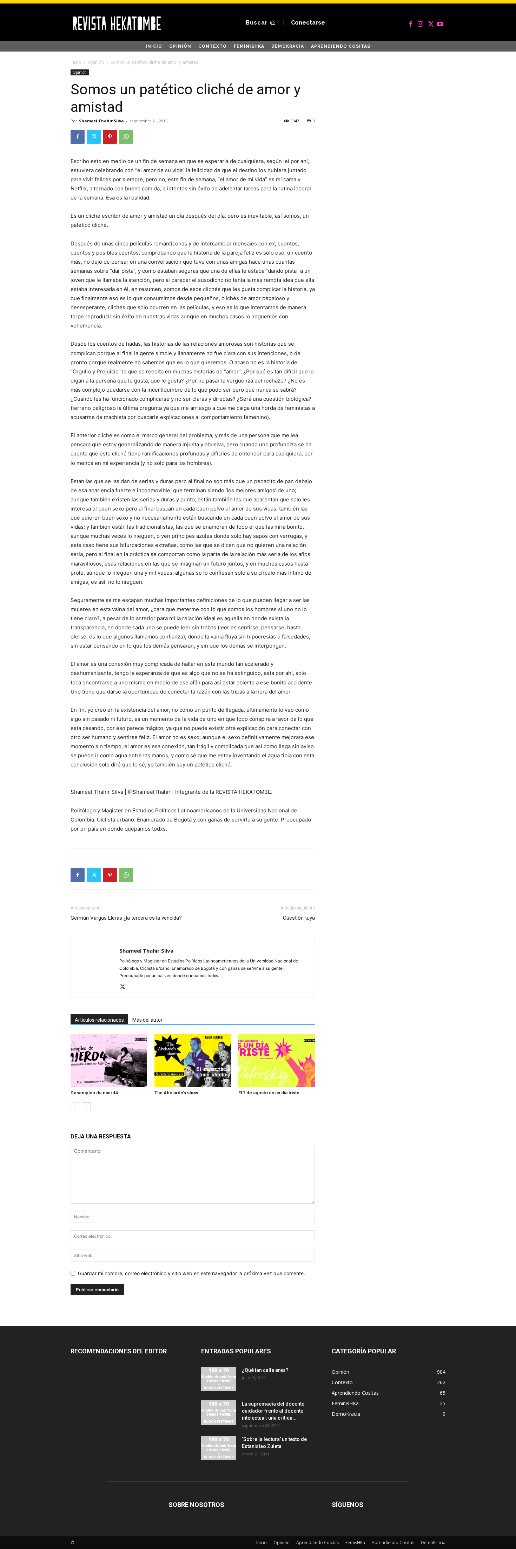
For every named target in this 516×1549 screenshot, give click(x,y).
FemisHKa (355, 1542)
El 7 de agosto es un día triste (268, 1092)
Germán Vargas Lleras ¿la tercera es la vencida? (126, 918)
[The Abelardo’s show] (192, 1060)
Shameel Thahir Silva (101, 120)
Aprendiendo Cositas (317, 1542)
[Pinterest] (110, 137)
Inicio (76, 62)
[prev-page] (75, 1106)
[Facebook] (411, 23)
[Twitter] (430, 23)
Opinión (96, 62)
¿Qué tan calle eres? (265, 1370)
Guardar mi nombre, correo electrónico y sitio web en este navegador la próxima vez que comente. (191, 1273)
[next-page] (86, 1106)
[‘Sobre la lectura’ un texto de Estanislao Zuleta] (218, 1448)
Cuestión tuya (299, 918)
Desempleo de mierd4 (94, 1092)
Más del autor (147, 1020)
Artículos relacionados (99, 1020)
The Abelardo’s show (176, 1092)
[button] (261, 23)
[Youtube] (440, 23)
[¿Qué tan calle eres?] (218, 1379)
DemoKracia (433, 1542)
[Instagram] (420, 23)
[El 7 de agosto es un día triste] (276, 1060)
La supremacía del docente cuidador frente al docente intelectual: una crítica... (273, 1411)
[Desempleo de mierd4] (109, 1060)
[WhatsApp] (126, 137)
